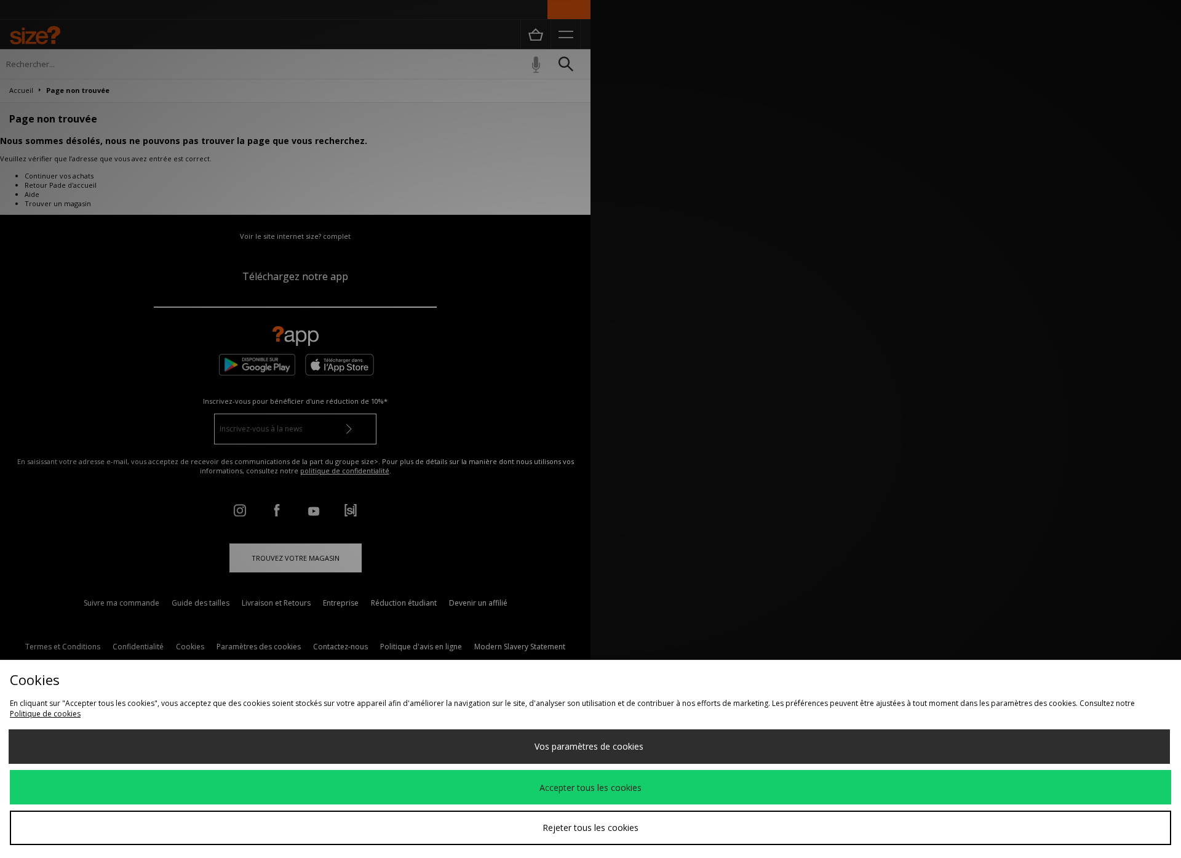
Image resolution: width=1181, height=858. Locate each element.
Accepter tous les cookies (590, 787)
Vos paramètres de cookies (589, 746)
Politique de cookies (45, 713)
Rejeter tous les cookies (590, 827)
